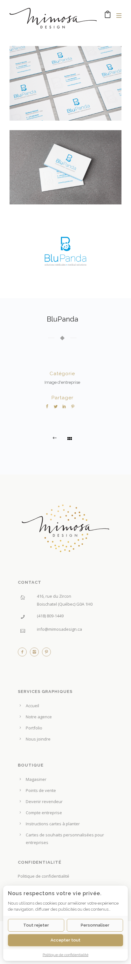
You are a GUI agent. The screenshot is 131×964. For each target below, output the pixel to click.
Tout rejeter (36, 925)
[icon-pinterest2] (46, 654)
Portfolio (34, 728)
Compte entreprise (44, 812)
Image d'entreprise (62, 382)
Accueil (32, 705)
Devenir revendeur (44, 801)
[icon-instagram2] (36, 654)
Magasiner (36, 779)
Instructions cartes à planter (53, 824)
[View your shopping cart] (108, 16)
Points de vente (41, 790)
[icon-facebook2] (24, 654)
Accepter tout (65, 940)
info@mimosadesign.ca (59, 629)
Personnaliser (95, 925)
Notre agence (39, 717)
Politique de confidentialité (43, 876)
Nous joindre (38, 739)
